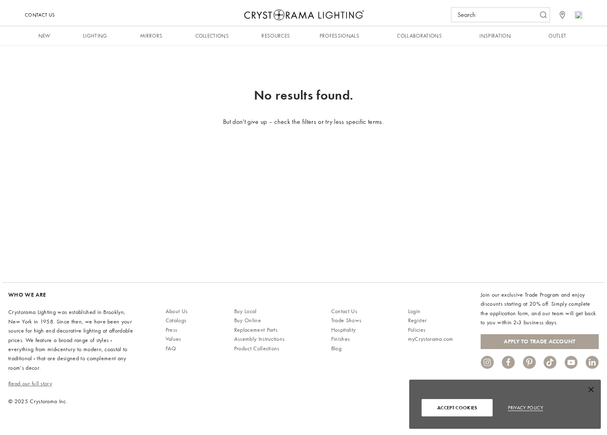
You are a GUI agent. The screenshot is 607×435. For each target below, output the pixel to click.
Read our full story (30, 383)
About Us (177, 311)
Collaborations (419, 36)
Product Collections (257, 348)
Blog (336, 348)
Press (172, 329)
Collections (212, 36)
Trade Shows (346, 320)
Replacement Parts (255, 329)
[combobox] (496, 15)
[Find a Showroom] (562, 15)
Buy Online (247, 320)
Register (417, 320)
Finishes (340, 338)
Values (173, 338)
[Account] (578, 15)
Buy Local (245, 311)
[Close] (591, 391)
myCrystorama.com (430, 338)
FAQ (171, 348)
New (44, 36)
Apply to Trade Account (539, 341)
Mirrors (151, 36)
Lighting (95, 36)
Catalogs (176, 320)
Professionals (339, 36)
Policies (417, 329)
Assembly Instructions (259, 338)
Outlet (557, 36)
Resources (275, 36)
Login (414, 311)
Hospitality (343, 329)
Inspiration (495, 36)
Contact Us (40, 15)
